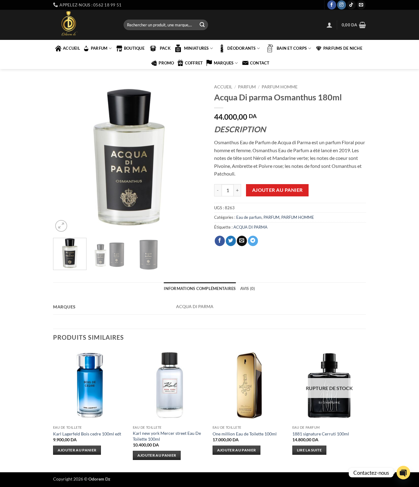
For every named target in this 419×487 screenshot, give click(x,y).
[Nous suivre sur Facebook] (331, 5)
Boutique (134, 48)
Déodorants (241, 48)
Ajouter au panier (277, 190)
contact (260, 62)
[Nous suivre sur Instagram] (341, 5)
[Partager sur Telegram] (253, 241)
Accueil (223, 86)
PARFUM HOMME (280, 86)
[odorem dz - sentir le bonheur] (83, 25)
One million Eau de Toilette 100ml (245, 433)
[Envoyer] (202, 25)
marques (224, 62)
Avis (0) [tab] (247, 288)
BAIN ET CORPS (292, 48)
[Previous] (63, 157)
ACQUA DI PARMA (250, 227)
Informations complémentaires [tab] (200, 288)
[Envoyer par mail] (242, 241)
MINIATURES (196, 48)
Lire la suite (309, 450)
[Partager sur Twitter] (231, 241)
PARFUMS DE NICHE (342, 48)
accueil (71, 48)
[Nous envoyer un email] (361, 5)
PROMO (166, 62)
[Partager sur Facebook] (220, 241)
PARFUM (99, 48)
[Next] (194, 157)
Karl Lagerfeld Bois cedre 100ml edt (87, 433)
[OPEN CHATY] (403, 472)
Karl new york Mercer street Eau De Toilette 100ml (167, 436)
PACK (165, 48)
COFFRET (194, 62)
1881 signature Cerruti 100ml (320, 433)
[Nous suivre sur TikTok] (351, 5)
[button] (329, 25)
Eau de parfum (249, 217)
